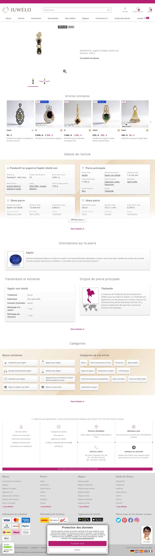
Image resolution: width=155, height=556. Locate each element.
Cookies (34, 548)
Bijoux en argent (87, 371)
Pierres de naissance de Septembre (94, 379)
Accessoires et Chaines (11, 481)
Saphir (85, 175)
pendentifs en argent (89, 387)
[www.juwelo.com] (146, 551)
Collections (36, 18)
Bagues (85, 18)
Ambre (43, 492)
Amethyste (44, 485)
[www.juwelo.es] (141, 551)
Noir (84, 191)
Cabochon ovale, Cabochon (112, 183)
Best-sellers (70, 18)
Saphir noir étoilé (112, 175)
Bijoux (8, 18)
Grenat (43, 503)
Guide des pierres (122, 18)
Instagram (136, 520)
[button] (125, 10)
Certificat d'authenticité (21, 439)
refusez (69, 535)
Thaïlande (109, 191)
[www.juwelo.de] (132, 551)
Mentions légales (48, 548)
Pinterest (124, 520)
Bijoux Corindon (119, 379)
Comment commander (21, 435)
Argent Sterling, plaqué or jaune (14, 187)
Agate (42, 481)
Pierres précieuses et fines (100, 363)
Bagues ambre (83, 492)
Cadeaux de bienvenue (21, 443)
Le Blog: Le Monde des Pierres (58, 443)
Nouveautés (53, 18)
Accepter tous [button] (77, 543)
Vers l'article (76, 229)
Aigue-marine (45, 488)
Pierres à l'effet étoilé (137, 379)
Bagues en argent (9, 488)
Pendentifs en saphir (106, 371)
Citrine (43, 496)
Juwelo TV (143, 18)
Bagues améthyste (85, 485)
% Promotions (123, 371)
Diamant (43, 499)
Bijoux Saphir (133, 363)
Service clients (21, 432)
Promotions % (102, 18)
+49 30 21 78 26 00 (98, 460)
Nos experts (58, 435)
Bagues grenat (84, 503)
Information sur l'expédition (21, 446)
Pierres (21, 18)
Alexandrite (120, 481)
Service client (96, 451)
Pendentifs (119, 363)
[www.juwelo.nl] (137, 551)
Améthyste (120, 485)
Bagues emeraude (85, 499)
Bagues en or (7, 492)
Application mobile (58, 439)
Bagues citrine (83, 496)
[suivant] (150, 122)
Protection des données (18, 548)
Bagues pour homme (10, 499)
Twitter (118, 520)
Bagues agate (83, 481)
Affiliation (59, 446)
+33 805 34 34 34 (98, 458)
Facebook (130, 520)
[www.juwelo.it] (150, 551)
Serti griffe (132, 181)
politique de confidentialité (82, 538)
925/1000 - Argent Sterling (38, 187)
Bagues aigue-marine (86, 488)
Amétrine (119, 488)
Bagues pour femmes (10, 496)
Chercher (109, 10)
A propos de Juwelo (58, 432)
